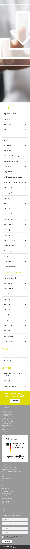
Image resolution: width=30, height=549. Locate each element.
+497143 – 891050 (6, 424)
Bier (3, 505)
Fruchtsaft (4, 512)
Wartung (4, 490)
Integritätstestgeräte (7, 481)
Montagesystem (6, 478)
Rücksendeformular (6, 493)
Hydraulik (4, 474)
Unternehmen (5, 431)
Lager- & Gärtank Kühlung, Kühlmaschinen (12, 467)
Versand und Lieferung (7, 491)
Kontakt (4, 433)
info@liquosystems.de (7, 425)
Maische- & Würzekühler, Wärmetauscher (11, 471)
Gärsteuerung (5, 473)
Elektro (3, 476)
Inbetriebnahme (5, 488)
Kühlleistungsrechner (7, 498)
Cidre (3, 508)
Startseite (15, 547)
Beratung (4, 429)
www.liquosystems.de (7, 426)
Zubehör (4, 480)
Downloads (4, 495)
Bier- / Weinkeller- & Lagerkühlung (10, 469)
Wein (3, 506)
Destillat (4, 510)
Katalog (3, 497)
